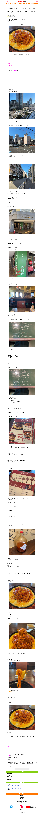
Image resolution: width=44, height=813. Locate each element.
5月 (14, 785)
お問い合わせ (22, 798)
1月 (8, 785)
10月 (22, 788)
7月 (17, 785)
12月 (26, 788)
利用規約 (22, 795)
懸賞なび (20, 1)
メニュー (36, 1)
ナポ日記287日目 (10, 775)
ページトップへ (42, 806)
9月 (20, 788)
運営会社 (22, 797)
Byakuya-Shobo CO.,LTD (22, 810)
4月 (12, 785)
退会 (22, 802)
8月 (19, 785)
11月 (24, 788)
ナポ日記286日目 (10, 773)
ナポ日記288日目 (10, 776)
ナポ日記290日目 (10, 779)
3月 (11, 785)
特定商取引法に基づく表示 (22, 801)
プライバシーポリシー (22, 800)
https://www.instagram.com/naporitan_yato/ (23, 755)
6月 (16, 785)
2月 (9, 785)
